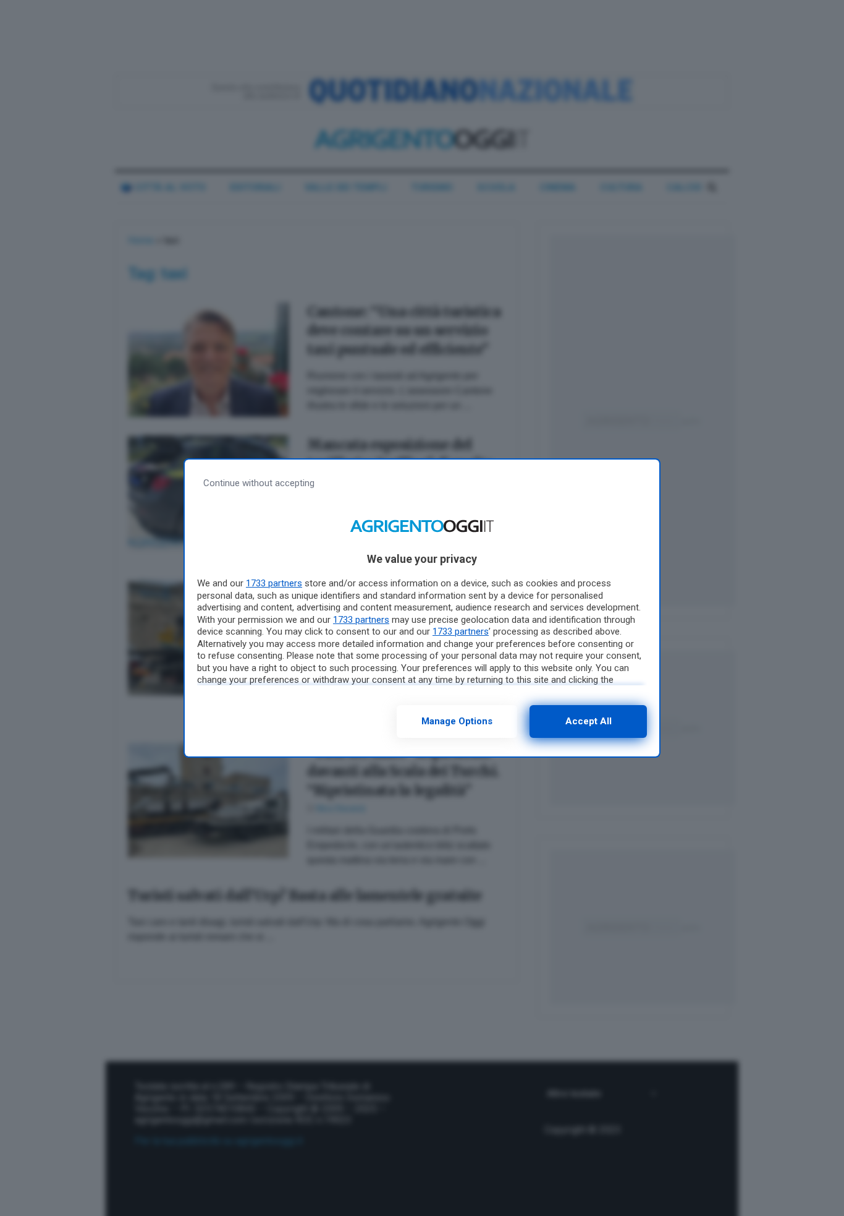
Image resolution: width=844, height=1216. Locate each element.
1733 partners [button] (274, 583)
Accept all (588, 721)
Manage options (456, 721)
